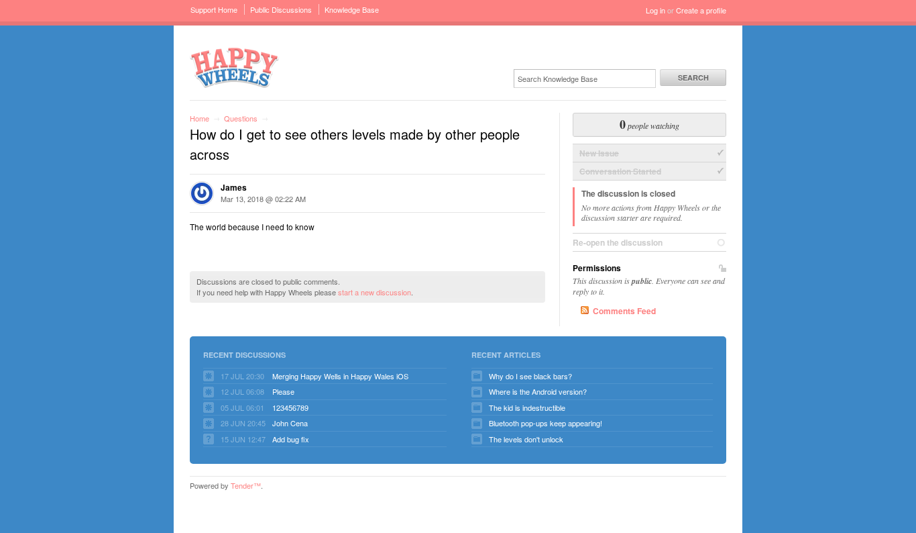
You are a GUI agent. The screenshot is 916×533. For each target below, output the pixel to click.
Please (283, 391)
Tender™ (246, 485)
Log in (655, 10)
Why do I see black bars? (530, 376)
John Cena (290, 423)
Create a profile (701, 10)
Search (693, 77)
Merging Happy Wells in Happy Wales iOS (340, 376)
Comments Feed (624, 311)
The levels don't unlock (526, 439)
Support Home (213, 9)
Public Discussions (281, 9)
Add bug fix (290, 439)
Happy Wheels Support (235, 67)
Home (199, 118)
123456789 (290, 407)
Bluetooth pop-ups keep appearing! (545, 423)
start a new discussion (374, 292)
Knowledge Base (352, 9)
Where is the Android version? (538, 391)
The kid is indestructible (527, 407)
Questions (240, 118)
